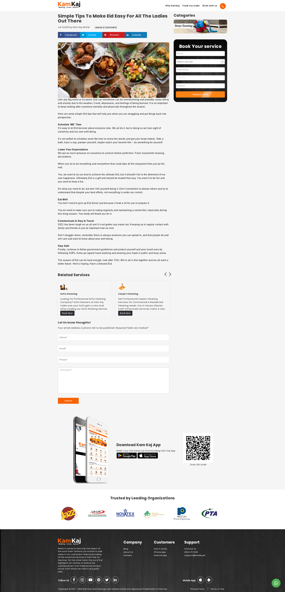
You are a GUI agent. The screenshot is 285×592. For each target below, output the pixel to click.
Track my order (191, 5)
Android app (160, 555)
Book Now (67, 313)
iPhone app (160, 552)
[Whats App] (276, 583)
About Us (128, 552)
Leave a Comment (106, 27)
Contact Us (190, 548)
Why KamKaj (172, 5)
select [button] (222, 61)
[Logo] (73, 4)
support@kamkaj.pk (194, 555)
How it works (160, 548)
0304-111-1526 (191, 552)
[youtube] (90, 580)
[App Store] (147, 455)
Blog (126, 548)
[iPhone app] (200, 580)
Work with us (209, 5)
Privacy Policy (197, 589)
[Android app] (209, 580)
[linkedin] (115, 580)
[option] (84, 299)
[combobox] (198, 61)
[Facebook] (74, 580)
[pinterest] (98, 580)
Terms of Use (217, 589)
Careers (128, 555)
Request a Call (200, 94)
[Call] (223, 6)
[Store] (127, 455)
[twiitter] (107, 580)
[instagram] (82, 580)
